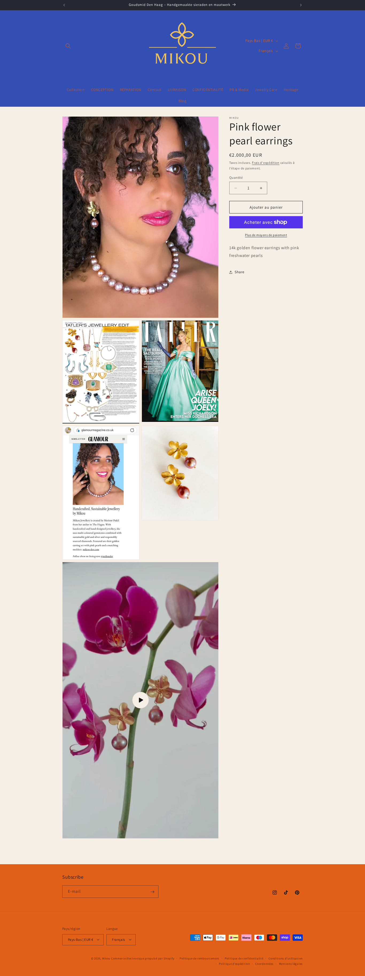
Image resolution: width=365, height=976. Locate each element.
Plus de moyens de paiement (266, 235)
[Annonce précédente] (64, 5)
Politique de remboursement (199, 958)
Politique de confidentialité (244, 958)
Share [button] (239, 271)
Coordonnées (264, 963)
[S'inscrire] (152, 892)
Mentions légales (291, 963)
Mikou (106, 958)
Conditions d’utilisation (286, 958)
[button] (68, 46)
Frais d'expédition (265, 163)
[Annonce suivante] (301, 5)
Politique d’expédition (234, 963)
